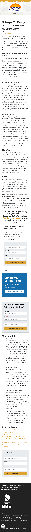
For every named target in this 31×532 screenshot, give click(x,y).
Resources (9, 487)
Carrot (2, 530)
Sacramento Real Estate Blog (9, 489)
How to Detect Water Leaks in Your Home (14, 442)
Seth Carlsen (8, 33)
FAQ (23, 485)
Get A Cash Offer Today (7, 485)
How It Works (17, 485)
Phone (7, 256)
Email (7, 250)
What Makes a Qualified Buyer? (11, 430)
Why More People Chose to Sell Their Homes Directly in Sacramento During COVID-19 (13, 438)
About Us (3, 487)
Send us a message (12, 218)
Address (8, 245)
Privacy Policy (16, 487)
